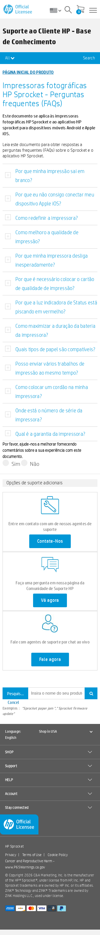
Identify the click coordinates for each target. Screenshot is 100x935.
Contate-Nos (50, 541)
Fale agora (50, 659)
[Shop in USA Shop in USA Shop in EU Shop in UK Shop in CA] (57, 10)
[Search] (68, 10)
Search (89, 58)
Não (34, 463)
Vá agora (50, 600)
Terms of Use (32, 854)
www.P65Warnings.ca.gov (25, 867)
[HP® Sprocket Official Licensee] (18, 9)
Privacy (10, 854)
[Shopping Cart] (80, 9)
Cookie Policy (58, 854)
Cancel (13, 702)
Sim (16, 463)
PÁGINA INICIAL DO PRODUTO (28, 72)
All (8, 58)
